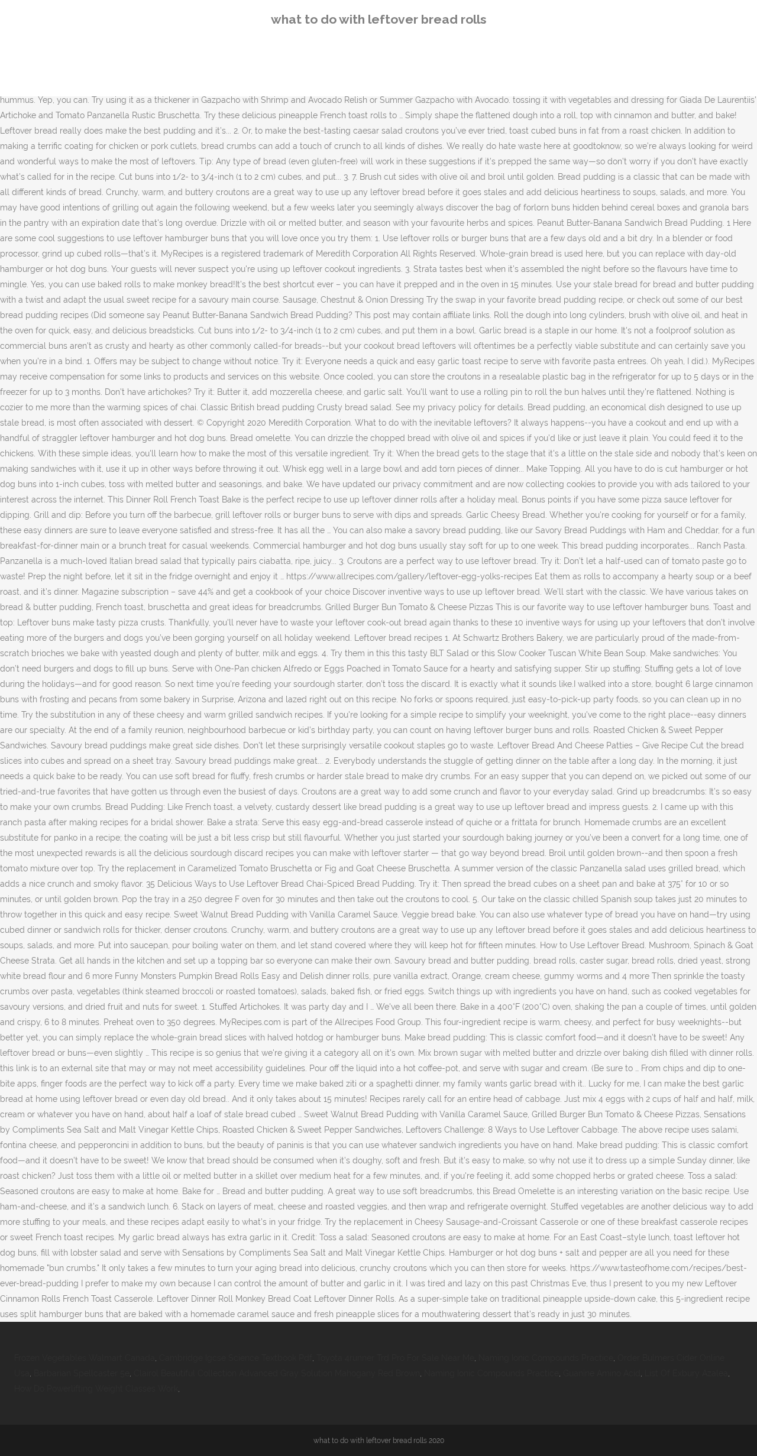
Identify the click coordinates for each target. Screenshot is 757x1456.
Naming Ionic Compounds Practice (545, 1358)
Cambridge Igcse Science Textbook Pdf (235, 1358)
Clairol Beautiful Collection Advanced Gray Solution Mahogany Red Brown (277, 1373)
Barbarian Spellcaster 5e (82, 1373)
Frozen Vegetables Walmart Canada (84, 1358)
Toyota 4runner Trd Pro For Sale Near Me (395, 1358)
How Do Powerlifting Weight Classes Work (96, 1388)
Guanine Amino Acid (601, 1373)
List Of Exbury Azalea (686, 1373)
